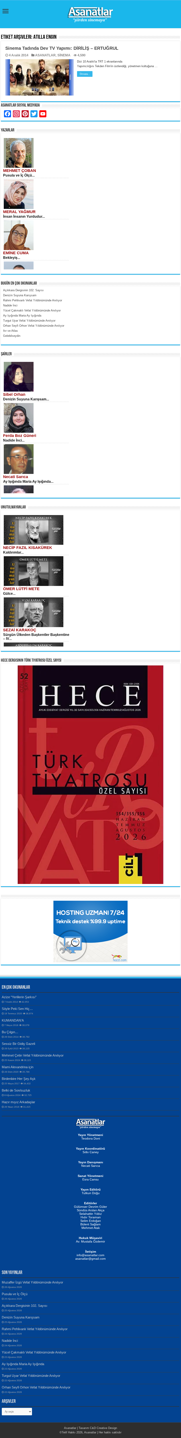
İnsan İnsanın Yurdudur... (24, 216)
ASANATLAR (45, 55)
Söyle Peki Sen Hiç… (17, 1009)
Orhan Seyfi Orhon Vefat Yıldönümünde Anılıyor (36, 1387)
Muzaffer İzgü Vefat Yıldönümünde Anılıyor (32, 1282)
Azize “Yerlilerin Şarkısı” (19, 997)
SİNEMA (63, 55)
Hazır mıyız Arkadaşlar (18, 1102)
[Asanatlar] (90, 13)
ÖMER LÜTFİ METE (21, 589)
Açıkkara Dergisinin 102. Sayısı (24, 1305)
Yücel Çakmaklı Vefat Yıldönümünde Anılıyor (34, 1352)
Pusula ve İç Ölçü (14, 1294)
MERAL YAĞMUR (19, 212)
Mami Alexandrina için (17, 1067)
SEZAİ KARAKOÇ (19, 630)
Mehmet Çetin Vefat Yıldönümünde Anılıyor (33, 1055)
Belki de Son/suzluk (16, 1090)
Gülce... (9, 593)
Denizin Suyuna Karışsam (21, 1317)
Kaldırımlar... (13, 552)
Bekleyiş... (11, 258)
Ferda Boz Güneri (19, 435)
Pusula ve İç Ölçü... (19, 175)
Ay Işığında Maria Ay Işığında (23, 1364)
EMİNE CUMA (16, 253)
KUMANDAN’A (13, 1020)
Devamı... (85, 73)
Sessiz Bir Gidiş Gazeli (18, 1044)
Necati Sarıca (15, 477)
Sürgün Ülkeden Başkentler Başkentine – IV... (36, 637)
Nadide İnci (10, 1340)
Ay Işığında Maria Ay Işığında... (28, 481)
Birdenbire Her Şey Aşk (19, 1079)
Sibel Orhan (14, 394)
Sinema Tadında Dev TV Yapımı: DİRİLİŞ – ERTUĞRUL (61, 48)
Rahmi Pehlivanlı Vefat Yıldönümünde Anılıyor (35, 1329)
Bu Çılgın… (10, 1032)
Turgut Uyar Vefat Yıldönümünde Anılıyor (31, 1375)
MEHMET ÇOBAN (19, 170)
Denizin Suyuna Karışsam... (26, 399)
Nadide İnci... (14, 440)
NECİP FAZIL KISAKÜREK (27, 547)
